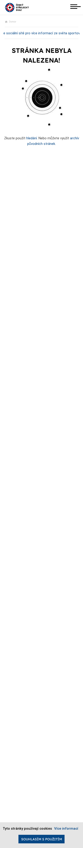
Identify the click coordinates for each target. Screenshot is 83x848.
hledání (31, 138)
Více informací (66, 828)
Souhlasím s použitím (41, 839)
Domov (12, 21)
